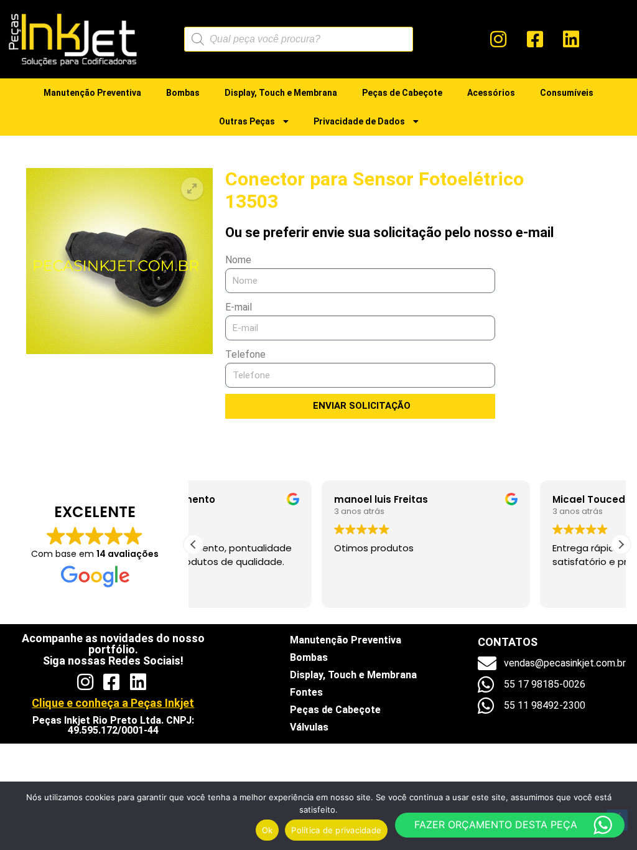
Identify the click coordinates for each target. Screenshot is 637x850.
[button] (192, 188)
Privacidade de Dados (359, 121)
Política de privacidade (336, 830)
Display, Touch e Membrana (281, 93)
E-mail (238, 307)
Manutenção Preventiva (92, 93)
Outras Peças (247, 121)
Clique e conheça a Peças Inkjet (113, 702)
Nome (238, 260)
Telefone (245, 354)
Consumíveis (566, 93)
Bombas (183, 93)
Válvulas (309, 727)
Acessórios (491, 93)
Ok (267, 830)
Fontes (306, 692)
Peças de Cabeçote (402, 93)
